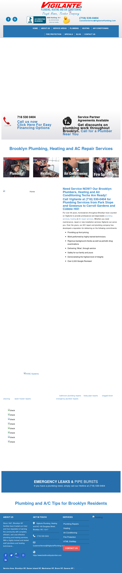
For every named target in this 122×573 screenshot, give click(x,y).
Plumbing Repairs (71, 523)
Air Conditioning (101, 28)
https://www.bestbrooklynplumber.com (47, 555)
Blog (78, 34)
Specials (69, 34)
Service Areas (59, 28)
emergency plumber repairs (67, 398)
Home (35, 28)
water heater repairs (23, 398)
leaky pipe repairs (91, 395)
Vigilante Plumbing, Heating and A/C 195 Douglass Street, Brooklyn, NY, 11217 (45, 526)
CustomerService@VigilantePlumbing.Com (97, 20)
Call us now (27, 121)
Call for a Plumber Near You (87, 132)
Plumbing (74, 28)
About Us (45, 28)
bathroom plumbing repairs (70, 395)
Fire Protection (53, 34)
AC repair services (86, 219)
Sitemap (78, 568)
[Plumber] (61, 8)
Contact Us (89, 34)
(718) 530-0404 (88, 18)
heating (73, 219)
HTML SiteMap (69, 541)
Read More (7, 550)
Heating (85, 28)
